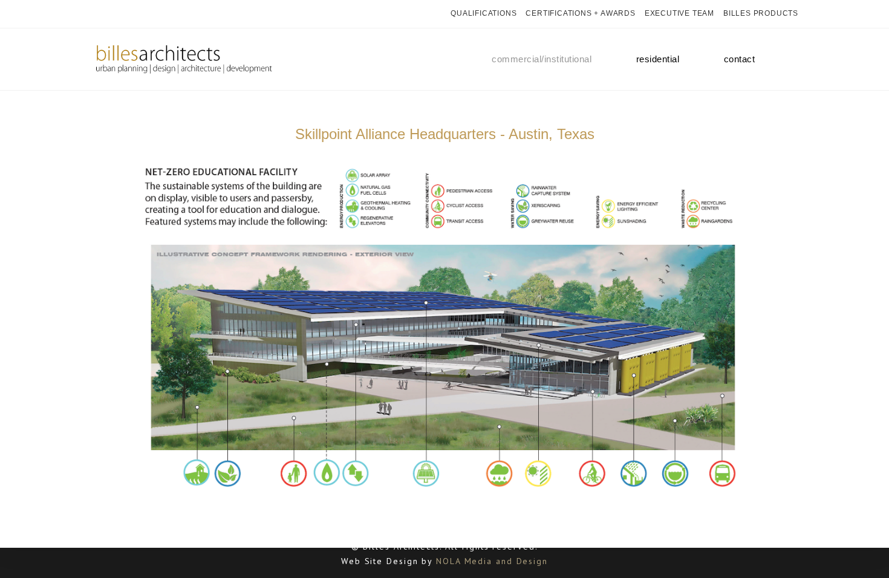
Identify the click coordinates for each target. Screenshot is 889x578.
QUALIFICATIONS (483, 13)
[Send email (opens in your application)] (154, 14)
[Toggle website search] (788, 59)
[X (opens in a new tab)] (96, 14)
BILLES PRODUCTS (760, 13)
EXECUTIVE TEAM (679, 13)
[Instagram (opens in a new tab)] (124, 14)
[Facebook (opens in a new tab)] (109, 14)
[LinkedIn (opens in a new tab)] (139, 14)
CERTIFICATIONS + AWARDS (580, 13)
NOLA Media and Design (492, 561)
